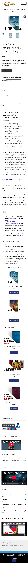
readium (9, 80)
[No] (26, 557)
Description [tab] (4, 87)
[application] (14, 478)
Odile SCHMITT (10, 221)
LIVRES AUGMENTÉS (10, 9)
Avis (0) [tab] (3, 90)
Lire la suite (14, 352)
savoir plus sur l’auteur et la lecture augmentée (13, 179)
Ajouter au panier (7, 70)
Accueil (4, 9)
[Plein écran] (24, 483)
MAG (7, 220)
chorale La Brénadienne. (11, 227)
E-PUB (7, 79)
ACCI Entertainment (19, 235)
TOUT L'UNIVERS (18, 77)
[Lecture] (3, 483)
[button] (25, 16)
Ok (14, 560)
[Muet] (22, 483)
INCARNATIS (14, 79)
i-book (10, 79)
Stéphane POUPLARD (15, 223)
